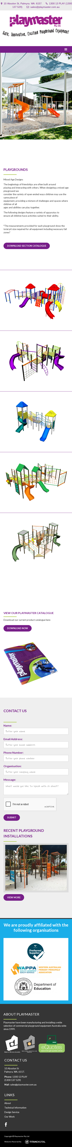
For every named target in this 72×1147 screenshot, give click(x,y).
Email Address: (13, 739)
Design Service (11, 1112)
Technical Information (15, 1107)
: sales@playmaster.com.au (20, 1084)
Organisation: (12, 766)
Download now (17, 628)
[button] (66, 49)
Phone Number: (13, 752)
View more (13, 897)
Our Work (9, 1116)
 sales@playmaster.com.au (43, 7)
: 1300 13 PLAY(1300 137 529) (15, 1078)
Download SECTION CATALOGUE (26, 245)
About (7, 1103)
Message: (9, 779)
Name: (7, 725)
